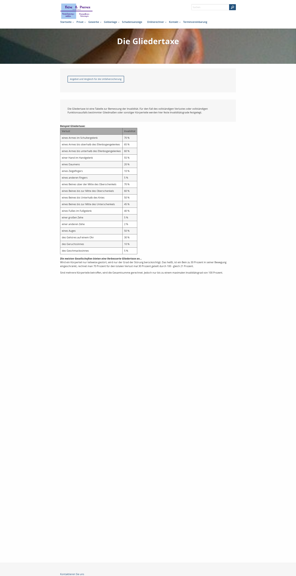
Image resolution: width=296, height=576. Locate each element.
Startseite (66, 22)
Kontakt (173, 22)
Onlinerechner (155, 22)
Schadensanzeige (132, 22)
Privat (79, 22)
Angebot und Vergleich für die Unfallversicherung (95, 79)
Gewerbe (93, 22)
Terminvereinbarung (195, 22)
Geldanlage (110, 22)
